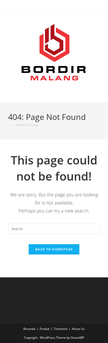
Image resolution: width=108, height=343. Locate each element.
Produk (44, 329)
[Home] (9, 125)
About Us (78, 329)
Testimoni (61, 329)
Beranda (29, 329)
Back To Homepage (54, 249)
